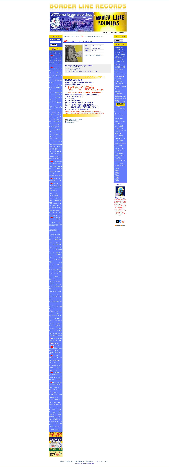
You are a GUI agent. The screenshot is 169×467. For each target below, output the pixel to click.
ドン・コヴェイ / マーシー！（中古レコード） (93, 36)
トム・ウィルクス (119, 163)
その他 (117, 71)
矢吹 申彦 (117, 177)
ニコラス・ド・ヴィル (120, 148)
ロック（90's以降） (120, 52)
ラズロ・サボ (118, 158)
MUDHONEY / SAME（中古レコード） (55, 344)
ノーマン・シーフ (119, 150)
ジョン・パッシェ (119, 136)
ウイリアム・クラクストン (120, 166)
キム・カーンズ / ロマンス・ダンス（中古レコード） (55, 296)
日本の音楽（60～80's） (120, 66)
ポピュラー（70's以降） (120, 56)
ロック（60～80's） (119, 47)
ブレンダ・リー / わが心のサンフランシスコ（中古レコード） (55, 249)
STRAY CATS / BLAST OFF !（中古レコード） (55, 204)
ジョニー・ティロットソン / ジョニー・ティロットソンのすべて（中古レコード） (55, 63)
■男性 (78, 36)
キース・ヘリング (119, 140)
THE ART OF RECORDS (120, 101)
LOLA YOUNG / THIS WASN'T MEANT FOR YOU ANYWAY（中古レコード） (55, 428)
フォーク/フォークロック (120, 85)
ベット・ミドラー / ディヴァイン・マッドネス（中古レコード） (55, 286)
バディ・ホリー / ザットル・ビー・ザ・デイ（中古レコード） (55, 57)
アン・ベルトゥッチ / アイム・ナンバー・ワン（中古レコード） (55, 259)
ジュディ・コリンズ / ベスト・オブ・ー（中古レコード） (55, 254)
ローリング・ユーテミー (120, 143)
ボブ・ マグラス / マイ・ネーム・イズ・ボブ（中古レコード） (55, 80)
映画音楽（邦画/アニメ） (120, 95)
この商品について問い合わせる (74, 119)
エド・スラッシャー (119, 125)
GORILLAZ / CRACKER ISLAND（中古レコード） (55, 357)
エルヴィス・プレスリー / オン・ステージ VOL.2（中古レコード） (55, 108)
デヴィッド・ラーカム (120, 121)
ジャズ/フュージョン (119, 61)
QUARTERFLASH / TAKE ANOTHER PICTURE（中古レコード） (55, 153)
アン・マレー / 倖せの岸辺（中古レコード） (55, 310)
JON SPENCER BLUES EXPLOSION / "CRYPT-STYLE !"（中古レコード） (55, 416)
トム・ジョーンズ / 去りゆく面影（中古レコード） (55, 125)
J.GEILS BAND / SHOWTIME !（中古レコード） (55, 231)
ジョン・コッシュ (119, 135)
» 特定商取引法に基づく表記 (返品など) (93, 55)
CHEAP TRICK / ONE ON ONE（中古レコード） (55, 214)
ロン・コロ (117, 157)
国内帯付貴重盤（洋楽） (120, 96)
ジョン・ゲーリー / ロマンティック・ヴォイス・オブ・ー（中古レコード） (55, 94)
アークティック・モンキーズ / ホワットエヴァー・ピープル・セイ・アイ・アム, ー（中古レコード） (55, 410)
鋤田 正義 (117, 172)
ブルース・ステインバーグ (120, 115)
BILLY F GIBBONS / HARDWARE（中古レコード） (55, 389)
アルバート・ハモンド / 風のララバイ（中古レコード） (55, 121)
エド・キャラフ (118, 123)
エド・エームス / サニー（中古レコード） (55, 98)
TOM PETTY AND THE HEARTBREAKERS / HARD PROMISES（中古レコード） (55, 225)
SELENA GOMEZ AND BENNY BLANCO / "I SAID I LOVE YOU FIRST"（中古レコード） (55, 422)
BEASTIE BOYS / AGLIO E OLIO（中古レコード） (55, 364)
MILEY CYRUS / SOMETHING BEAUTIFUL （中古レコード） (55, 369)
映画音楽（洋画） (119, 93)
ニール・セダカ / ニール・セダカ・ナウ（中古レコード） (55, 102)
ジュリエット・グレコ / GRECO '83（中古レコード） (55, 291)
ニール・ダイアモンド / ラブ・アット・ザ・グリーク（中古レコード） (55, 116)
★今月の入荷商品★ (119, 76)
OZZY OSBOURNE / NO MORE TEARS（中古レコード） (55, 374)
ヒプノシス (117, 131)
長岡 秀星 (117, 174)
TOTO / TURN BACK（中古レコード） (55, 235)
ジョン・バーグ (118, 133)
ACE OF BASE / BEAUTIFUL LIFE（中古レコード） (55, 394)
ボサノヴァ (117, 91)
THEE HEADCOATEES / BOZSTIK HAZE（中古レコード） (55, 349)
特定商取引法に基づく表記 (66, 461)
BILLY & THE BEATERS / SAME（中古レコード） (55, 201)
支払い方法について (79, 461)
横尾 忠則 (117, 179)
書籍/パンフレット (119, 73)
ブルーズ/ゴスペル (119, 59)
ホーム (65, 36)
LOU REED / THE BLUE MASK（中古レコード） (55, 180)
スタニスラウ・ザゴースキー (120, 161)
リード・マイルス (119, 153)
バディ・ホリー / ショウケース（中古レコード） (55, 53)
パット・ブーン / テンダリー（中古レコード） (55, 90)
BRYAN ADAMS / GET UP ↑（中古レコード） (55, 353)
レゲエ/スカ (117, 90)
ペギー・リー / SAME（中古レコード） (54, 282)
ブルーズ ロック (118, 81)
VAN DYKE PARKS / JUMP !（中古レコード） (55, 211)
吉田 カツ (117, 180)
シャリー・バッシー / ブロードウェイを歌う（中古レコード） (55, 306)
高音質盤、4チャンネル (120, 100)
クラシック (117, 62)
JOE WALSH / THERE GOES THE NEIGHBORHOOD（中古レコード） (55, 174)
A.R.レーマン (118, 106)
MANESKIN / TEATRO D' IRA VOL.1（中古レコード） (55, 379)
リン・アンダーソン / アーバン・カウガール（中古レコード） (55, 320)
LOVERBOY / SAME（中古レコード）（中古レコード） (55, 168)
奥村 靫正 (117, 169)
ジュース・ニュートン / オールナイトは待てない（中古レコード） (55, 325)
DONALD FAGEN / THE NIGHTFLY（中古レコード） (55, 219)
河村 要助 (117, 170)
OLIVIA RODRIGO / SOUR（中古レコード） (55, 361)
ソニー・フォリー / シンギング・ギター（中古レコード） (55, 69)
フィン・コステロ (119, 126)
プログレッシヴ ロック (120, 83)
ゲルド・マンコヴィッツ (120, 130)
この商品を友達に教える (73, 120)
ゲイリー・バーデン (119, 128)
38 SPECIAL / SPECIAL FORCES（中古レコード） (55, 208)
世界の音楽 (117, 64)
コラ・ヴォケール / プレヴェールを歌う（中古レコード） (55, 244)
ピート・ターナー (119, 152)
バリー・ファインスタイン (120, 110)
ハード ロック (118, 78)
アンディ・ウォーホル (120, 108)
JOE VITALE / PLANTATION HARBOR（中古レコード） (55, 192)
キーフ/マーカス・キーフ (120, 138)
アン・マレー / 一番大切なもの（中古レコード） (55, 268)
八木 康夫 (117, 175)
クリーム (117, 120)
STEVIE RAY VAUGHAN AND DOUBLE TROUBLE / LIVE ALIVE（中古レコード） (55, 186)
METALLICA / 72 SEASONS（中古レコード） (54, 399)
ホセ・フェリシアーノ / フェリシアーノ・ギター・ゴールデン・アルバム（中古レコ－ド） (55, 75)
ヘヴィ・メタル (118, 80)
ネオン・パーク (118, 147)
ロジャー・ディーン (119, 155)
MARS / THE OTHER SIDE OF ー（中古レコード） (55, 404)
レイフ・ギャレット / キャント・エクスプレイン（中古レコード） (55, 129)
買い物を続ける (70, 122)
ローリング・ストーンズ (120, 51)
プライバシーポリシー (103, 461)
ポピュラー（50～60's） (120, 54)
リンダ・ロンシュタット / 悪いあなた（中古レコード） (55, 273)
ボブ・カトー (118, 113)
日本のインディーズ (119, 69)
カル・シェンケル (119, 118)
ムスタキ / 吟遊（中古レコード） (55, 138)
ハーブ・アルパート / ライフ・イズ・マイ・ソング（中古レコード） (55, 134)
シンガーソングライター (120, 86)
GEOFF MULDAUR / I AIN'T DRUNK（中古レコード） (55, 163)
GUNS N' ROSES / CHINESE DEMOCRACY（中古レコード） (55, 340)
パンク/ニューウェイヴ (120, 88)
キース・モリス (118, 142)
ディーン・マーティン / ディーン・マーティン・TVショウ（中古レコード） (55, 86)
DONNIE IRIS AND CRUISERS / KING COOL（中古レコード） (55, 197)
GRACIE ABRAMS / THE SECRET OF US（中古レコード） (55, 335)
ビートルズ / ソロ (119, 49)
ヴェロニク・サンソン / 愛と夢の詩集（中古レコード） (55, 301)
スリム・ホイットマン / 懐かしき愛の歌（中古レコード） (55, 239)
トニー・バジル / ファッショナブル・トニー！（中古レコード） (55, 278)
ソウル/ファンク (72, 36)
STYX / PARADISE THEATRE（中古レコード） (55, 149)
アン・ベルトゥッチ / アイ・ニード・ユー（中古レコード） (55, 264)
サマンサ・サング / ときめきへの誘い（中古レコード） (55, 315)
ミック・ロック (118, 145)
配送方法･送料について (91, 461)
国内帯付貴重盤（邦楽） (120, 98)
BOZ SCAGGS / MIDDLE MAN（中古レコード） (55, 145)
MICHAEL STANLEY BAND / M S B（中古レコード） (55, 158)
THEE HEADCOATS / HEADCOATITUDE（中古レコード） (55, 384)
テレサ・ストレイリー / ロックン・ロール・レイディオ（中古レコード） (55, 330)
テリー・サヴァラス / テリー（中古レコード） (55, 112)
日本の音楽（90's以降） (120, 67)
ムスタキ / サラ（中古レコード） (55, 142)
